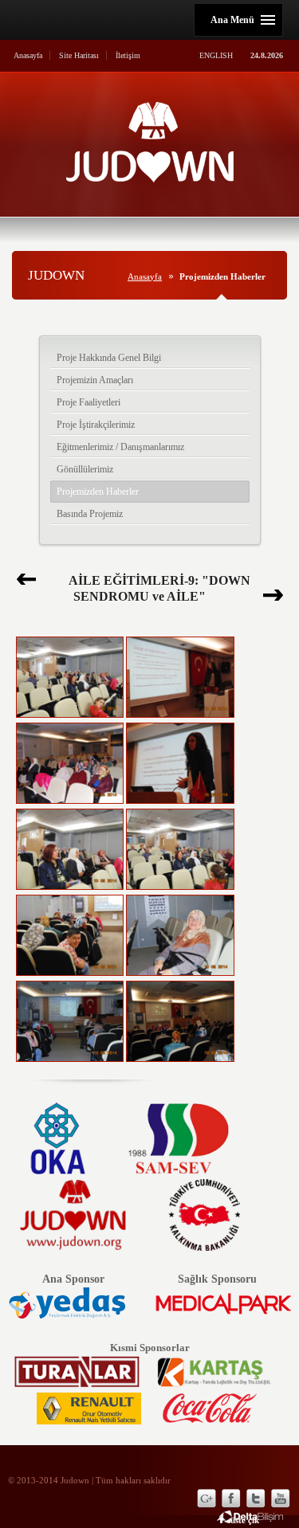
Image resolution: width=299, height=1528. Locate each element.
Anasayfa (28, 55)
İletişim (128, 55)
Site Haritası (79, 55)
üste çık (244, 1520)
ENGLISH (216, 55)
